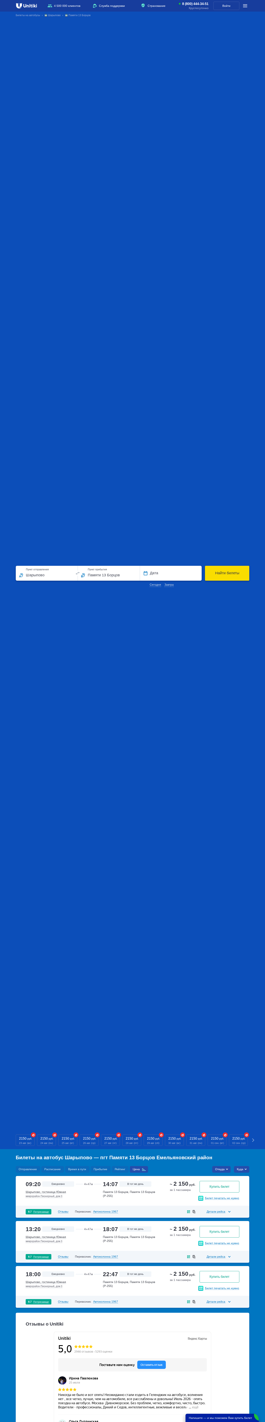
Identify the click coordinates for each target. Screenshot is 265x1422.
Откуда (220, 1169)
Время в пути (77, 1169)
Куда (240, 1169)
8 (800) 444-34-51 (195, 4)
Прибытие (100, 1169)
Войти (226, 5)
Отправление (28, 1169)
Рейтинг (120, 1169)
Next (253, 1140)
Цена (136, 1169)
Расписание (52, 1169)
